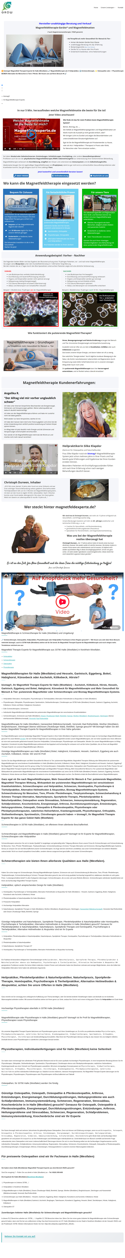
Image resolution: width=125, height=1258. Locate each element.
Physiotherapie (8, 667)
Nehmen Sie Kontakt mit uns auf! (20, 1236)
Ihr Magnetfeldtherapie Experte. (14, 100)
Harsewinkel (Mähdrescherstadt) (91, 909)
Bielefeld (63, 716)
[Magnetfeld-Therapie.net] (6, 7)
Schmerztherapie (9, 660)
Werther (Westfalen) (80, 716)
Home (96, 7)
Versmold (32, 718)
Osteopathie (7, 663)
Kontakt (120, 7)
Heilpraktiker (7, 656)
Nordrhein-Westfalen (35, 1177)
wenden (23, 739)
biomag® (6, 96)
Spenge (70, 716)
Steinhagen (104, 716)
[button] (114, 7)
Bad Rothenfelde (42, 718)
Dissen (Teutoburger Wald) (50, 716)
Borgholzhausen (93, 716)
